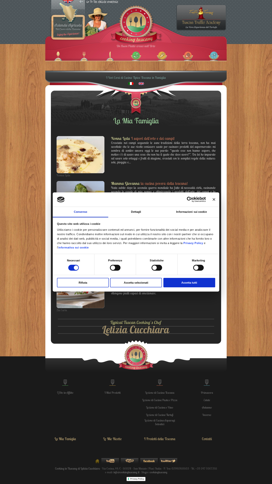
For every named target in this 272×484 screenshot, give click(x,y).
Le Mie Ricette (112, 439)
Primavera (207, 392)
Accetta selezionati (136, 282)
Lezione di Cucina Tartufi (159, 415)
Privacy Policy (137, 479)
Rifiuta (83, 282)
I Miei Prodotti (112, 392)
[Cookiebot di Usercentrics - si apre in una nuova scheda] (189, 199)
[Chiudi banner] (214, 199)
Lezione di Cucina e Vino (159, 407)
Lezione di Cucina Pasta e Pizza (159, 400)
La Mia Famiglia (65, 439)
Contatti (207, 439)
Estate (207, 400)
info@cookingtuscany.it (126, 472)
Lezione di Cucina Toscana (159, 392)
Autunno (207, 407)
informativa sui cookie (73, 247)
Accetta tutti (189, 282)
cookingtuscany (158, 472)
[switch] (115, 268)
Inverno (206, 415)
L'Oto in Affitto (65, 392)
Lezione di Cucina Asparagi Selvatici (159, 422)
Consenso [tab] (80, 211)
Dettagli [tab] (136, 211)
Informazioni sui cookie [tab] (191, 211)
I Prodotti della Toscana (159, 439)
